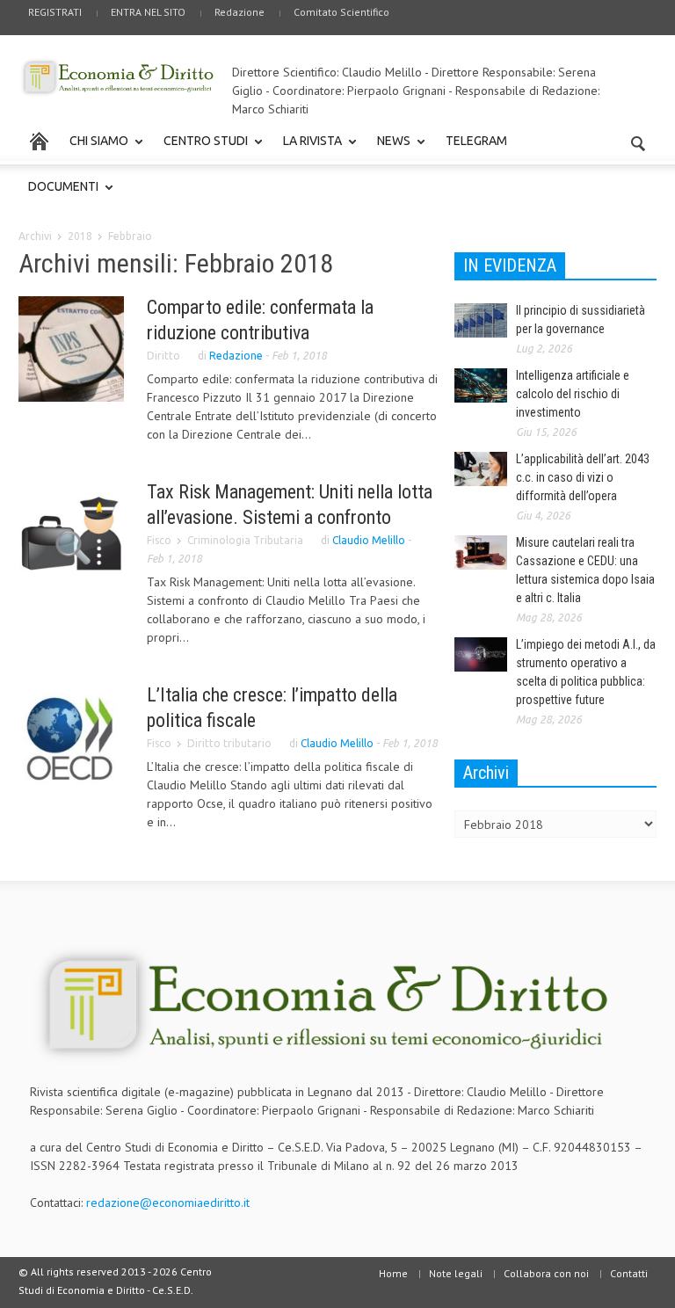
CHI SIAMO (94, 149)
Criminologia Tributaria (245, 540)
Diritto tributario (229, 743)
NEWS (388, 149)
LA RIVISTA (307, 149)
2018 (80, 236)
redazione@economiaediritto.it (168, 1202)
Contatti (629, 1273)
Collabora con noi (546, 1273)
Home (393, 1273)
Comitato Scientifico (341, 11)
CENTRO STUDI (201, 149)
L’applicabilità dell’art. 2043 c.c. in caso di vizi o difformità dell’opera (583, 477)
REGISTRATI (55, 11)
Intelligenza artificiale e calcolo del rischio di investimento (572, 393)
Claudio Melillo (368, 540)
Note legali (456, 1273)
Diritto (163, 355)
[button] (639, 140)
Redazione (239, 11)
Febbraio (130, 236)
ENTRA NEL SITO (148, 11)
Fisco (159, 540)
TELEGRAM (476, 141)
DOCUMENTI (58, 194)
